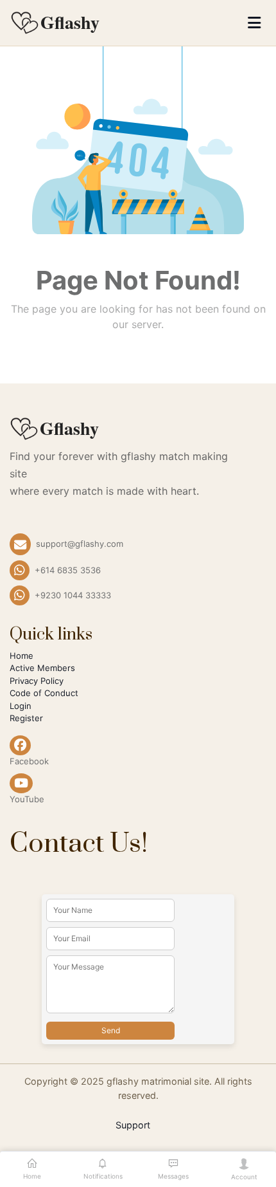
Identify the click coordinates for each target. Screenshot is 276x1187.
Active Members (42, 668)
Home (21, 655)
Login (20, 706)
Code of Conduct (44, 693)
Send (110, 1030)
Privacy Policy (37, 681)
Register (26, 718)
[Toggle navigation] (254, 23)
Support (133, 1124)
